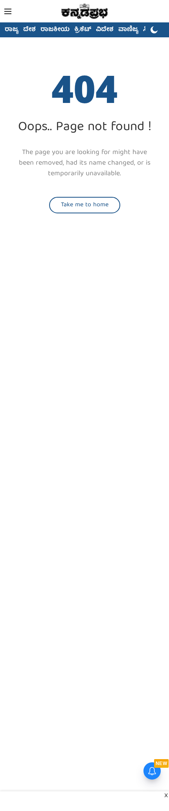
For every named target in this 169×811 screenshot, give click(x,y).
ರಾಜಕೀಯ (55, 29)
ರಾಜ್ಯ (11, 29)
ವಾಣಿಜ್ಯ (128, 29)
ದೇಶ (29, 29)
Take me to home (84, 205)
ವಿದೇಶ (105, 29)
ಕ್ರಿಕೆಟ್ (82, 29)
